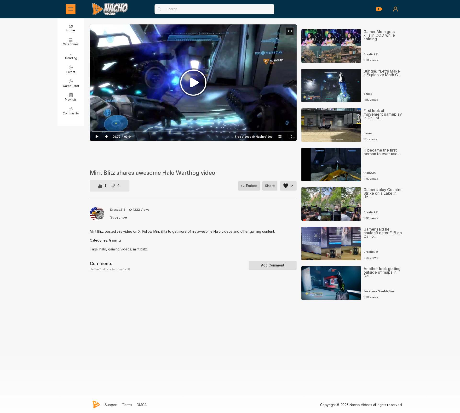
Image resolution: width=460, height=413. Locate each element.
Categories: (99, 240)
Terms (127, 405)
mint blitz (140, 249)
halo (102, 249)
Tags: (94, 249)
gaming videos (119, 249)
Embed (251, 186)
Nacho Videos (361, 405)
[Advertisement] (193, 155)
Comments (101, 263)
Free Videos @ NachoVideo (254, 136)
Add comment (272, 265)
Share (270, 186)
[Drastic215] (97, 214)
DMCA (142, 405)
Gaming (115, 240)
